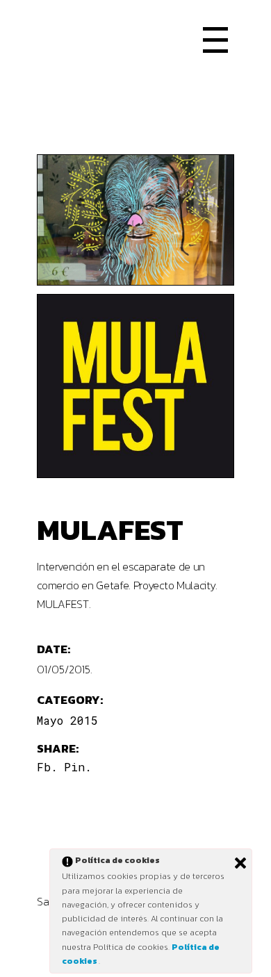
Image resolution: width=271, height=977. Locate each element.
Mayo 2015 (67, 720)
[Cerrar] (240, 863)
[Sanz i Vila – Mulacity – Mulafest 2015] (135, 220)
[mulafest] (135, 385)
